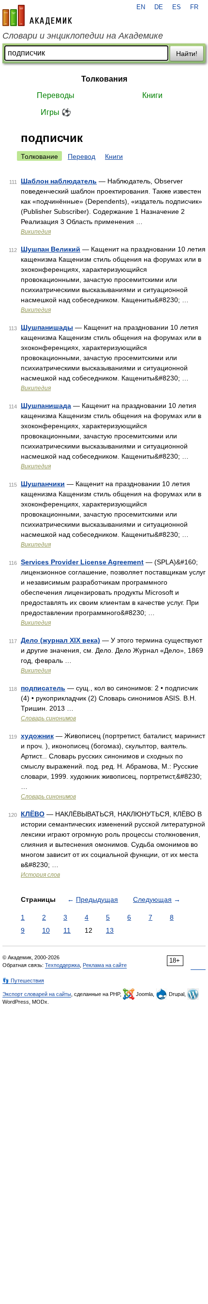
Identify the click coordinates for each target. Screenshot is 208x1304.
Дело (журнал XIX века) (60, 640)
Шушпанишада (46, 405)
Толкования (104, 79)
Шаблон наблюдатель (59, 181)
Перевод (81, 156)
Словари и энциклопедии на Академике (82, 36)
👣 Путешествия (23, 980)
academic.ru (37, 15)
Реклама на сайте (105, 965)
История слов (40, 874)
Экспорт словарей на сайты (36, 994)
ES (176, 7)
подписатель (43, 688)
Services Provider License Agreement (82, 562)
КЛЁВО (33, 814)
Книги (152, 95)
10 (46, 930)
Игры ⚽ (56, 112)
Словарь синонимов (48, 718)
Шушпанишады (47, 327)
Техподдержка (62, 965)
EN (140, 7)
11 (67, 930)
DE (158, 7)
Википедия (36, 231)
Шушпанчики (43, 484)
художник (37, 736)
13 (110, 930)
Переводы (55, 95)
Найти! (186, 53)
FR (194, 7)
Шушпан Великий (50, 249)
